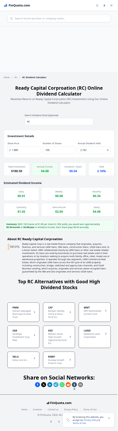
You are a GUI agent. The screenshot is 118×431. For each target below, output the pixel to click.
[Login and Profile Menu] (104, 5)
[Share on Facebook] (37, 384)
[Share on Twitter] (43, 384)
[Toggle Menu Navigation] (111, 5)
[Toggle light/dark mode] (97, 5)
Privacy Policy (91, 420)
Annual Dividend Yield (89, 143)
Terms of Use (79, 423)
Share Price (13, 143)
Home (7, 77)
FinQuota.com (61, 403)
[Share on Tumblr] (74, 384)
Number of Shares (52, 143)
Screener (37, 409)
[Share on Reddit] (68, 384)
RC (16, 77)
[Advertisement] (59, 49)
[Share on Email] (80, 384)
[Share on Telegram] (55, 384)
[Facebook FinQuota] (51, 422)
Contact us (53, 409)
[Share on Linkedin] (49, 384)
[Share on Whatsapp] (62, 384)
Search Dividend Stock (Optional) (41, 115)
